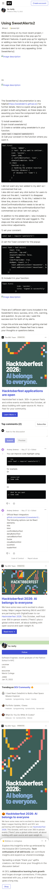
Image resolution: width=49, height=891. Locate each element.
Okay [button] (6, 886)
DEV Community (22, 687)
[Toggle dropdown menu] (45, 337)
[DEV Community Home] (9, 3)
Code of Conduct (17, 558)
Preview (21, 440)
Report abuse (33, 558)
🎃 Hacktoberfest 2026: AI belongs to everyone (19, 815)
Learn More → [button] (10, 414)
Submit (10, 440)
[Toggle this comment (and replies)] (3, 454)
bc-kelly (10, 9)
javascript (14, 28)
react (5, 28)
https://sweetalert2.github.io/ (23, 104)
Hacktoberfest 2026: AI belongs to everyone (19, 600)
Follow (24, 652)
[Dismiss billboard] (45, 841)
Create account (39, 3)
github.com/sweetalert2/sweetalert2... (23, 517)
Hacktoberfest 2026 (11, 616)
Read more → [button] (9, 631)
